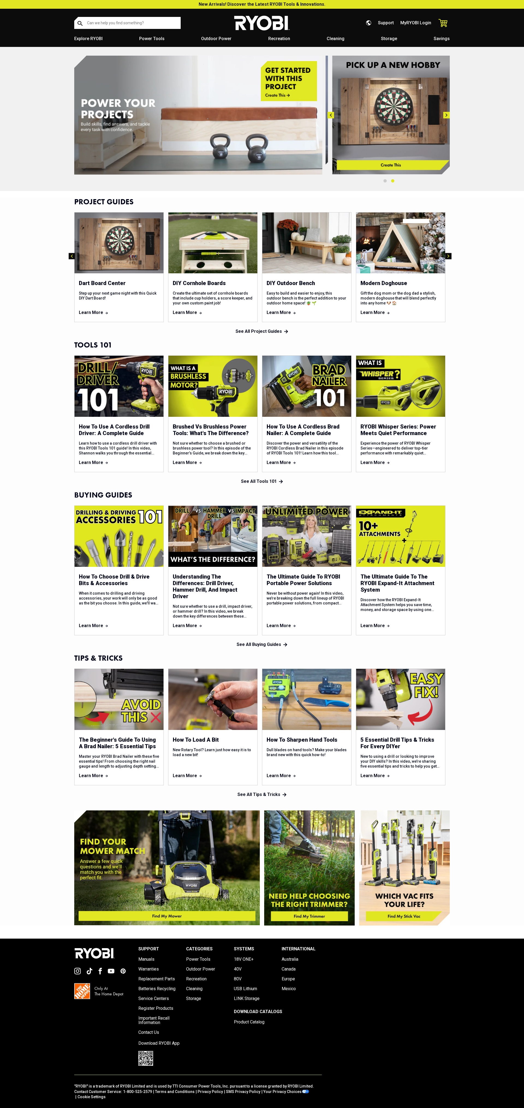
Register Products (155, 1008)
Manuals (146, 959)
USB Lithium (245, 989)
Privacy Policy (210, 1091)
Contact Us (148, 1032)
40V (238, 969)
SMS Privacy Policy (243, 1091)
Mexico (289, 989)
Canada (289, 969)
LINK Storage (247, 998)
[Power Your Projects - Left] (167, 867)
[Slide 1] (385, 180)
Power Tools (152, 38)
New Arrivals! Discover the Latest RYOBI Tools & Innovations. (262, 4)
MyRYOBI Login (415, 22)
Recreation (279, 38)
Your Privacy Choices (282, 1091)
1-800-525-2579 (137, 1091)
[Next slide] (446, 115)
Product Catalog (249, 1022)
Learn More (91, 312)
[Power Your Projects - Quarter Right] (404, 868)
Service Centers (153, 998)
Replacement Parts (156, 979)
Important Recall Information (153, 1020)
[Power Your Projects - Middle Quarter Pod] (309, 868)
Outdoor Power (216, 38)
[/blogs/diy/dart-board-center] (388, 115)
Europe (288, 979)
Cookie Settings (92, 1097)
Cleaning (335, 38)
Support (386, 22)
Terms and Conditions (175, 1091)
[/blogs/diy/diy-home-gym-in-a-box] (198, 115)
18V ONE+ (244, 959)
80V (238, 979)
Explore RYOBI (88, 38)
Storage (389, 38)
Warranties (148, 969)
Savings (442, 38)
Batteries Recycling (156, 989)
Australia (290, 959)
